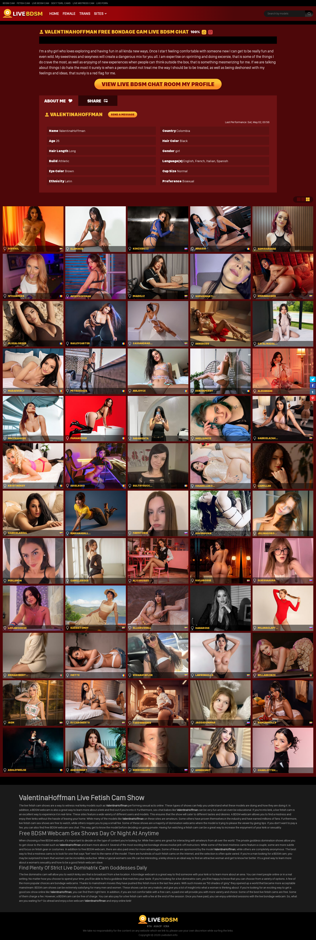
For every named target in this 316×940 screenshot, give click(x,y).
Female (69, 13)
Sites (99, 13)
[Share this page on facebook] (313, 385)
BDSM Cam (9, 3)
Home (54, 13)
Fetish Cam (23, 3)
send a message (122, 114)
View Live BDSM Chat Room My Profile (158, 84)
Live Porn (102, 3)
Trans (84, 13)
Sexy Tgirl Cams (61, 3)
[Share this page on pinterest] (313, 398)
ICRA (166, 926)
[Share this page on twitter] (313, 379)
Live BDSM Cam (40, 3)
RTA (149, 926)
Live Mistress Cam (83, 3)
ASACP (158, 926)
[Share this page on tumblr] (313, 392)
